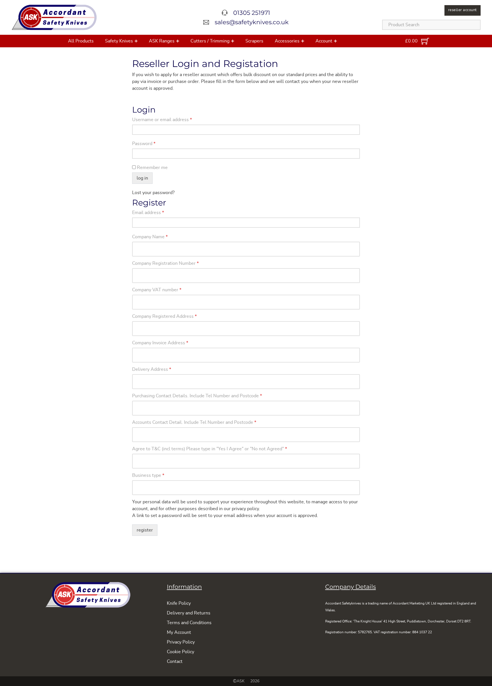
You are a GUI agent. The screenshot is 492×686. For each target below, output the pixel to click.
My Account (179, 632)
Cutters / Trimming (209, 41)
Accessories (287, 41)
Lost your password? (153, 192)
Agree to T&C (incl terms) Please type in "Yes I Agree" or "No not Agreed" (209, 449)
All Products (81, 41)
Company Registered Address (164, 316)
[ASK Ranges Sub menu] (177, 41)
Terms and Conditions (189, 622)
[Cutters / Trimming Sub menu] (232, 41)
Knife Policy (179, 603)
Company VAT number (156, 290)
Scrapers (254, 41)
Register (145, 530)
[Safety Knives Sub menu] (136, 41)
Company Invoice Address (160, 343)
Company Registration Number (165, 263)
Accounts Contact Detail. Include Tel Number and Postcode (194, 422)
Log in (142, 178)
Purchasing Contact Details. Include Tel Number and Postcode (197, 396)
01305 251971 (251, 12)
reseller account (462, 10)
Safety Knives (119, 41)
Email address (148, 212)
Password (143, 143)
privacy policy (245, 508)
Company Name (150, 237)
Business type (148, 475)
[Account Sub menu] (335, 41)
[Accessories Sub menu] (302, 41)
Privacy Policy (181, 642)
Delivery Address (151, 369)
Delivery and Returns (188, 613)
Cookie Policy (180, 652)
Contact (175, 661)
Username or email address (162, 119)
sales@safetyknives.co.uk (252, 22)
